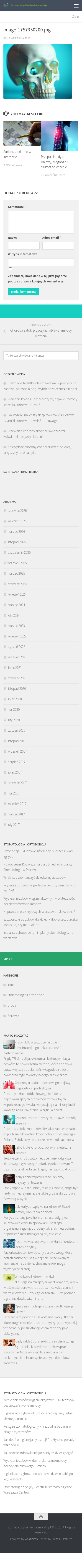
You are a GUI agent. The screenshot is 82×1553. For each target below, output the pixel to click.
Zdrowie (13, 1016)
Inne (10, 984)
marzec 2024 (16, 605)
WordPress (31, 1539)
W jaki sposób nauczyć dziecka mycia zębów (34, 877)
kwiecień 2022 (17, 636)
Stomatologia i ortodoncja (26, 995)
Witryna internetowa (22, 254)
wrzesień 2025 (17, 563)
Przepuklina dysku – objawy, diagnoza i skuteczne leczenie (55, 162)
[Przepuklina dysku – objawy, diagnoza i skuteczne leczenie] (59, 136)
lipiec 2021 (15, 667)
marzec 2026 (16, 531)
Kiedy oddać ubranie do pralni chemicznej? (44, 1341)
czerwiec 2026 (17, 510)
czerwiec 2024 (17, 584)
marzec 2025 (16, 573)
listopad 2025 (17, 542)
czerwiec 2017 (17, 783)
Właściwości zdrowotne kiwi (34, 1276)
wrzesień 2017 (17, 751)
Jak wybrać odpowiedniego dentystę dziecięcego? (38, 1453)
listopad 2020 (17, 688)
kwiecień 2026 (17, 521)
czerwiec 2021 (17, 678)
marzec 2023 (16, 626)
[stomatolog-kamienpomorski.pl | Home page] (32, 5)
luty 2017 (14, 824)
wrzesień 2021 (17, 657)
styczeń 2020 (16, 730)
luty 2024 (14, 615)
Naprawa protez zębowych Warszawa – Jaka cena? (39, 911)
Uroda (12, 1005)
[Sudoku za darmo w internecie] (22, 133)
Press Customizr (61, 1539)
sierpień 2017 (16, 762)
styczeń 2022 (16, 647)
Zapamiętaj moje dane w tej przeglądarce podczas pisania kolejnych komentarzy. (37, 278)
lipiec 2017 (15, 772)
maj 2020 (14, 709)
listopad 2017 (17, 741)
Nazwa (14, 238)
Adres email (51, 238)
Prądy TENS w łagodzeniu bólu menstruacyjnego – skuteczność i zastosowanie (32, 1047)
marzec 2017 (16, 814)
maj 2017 (14, 793)
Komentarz (17, 207)
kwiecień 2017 (17, 804)
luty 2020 (14, 720)
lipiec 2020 (15, 699)
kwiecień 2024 (17, 594)
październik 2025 (19, 552)
